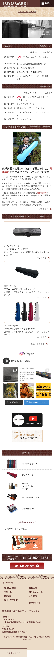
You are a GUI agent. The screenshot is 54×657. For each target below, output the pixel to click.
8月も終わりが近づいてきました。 (32, 108)
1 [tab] (25, 40)
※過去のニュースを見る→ (40, 52)
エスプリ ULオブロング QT (16, 249)
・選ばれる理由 (9, 588)
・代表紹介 (7, 596)
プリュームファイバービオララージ (19, 289)
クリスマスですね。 (25, 119)
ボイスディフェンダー (26, 104)
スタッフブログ (13, 652)
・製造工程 (32, 588)
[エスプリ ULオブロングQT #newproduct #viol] (10, 374)
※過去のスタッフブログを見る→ (38, 92)
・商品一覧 (7, 592)
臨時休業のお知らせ (25, 68)
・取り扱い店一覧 (35, 592)
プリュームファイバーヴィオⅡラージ (20, 328)
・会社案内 (32, 596)
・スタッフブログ (10, 600)
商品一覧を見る (37, 344)
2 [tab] (29, 40)
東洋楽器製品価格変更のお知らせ (31, 63)
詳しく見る (41, 257)
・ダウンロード (34, 603)
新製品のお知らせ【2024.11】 (30, 72)
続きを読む (43, 209)
